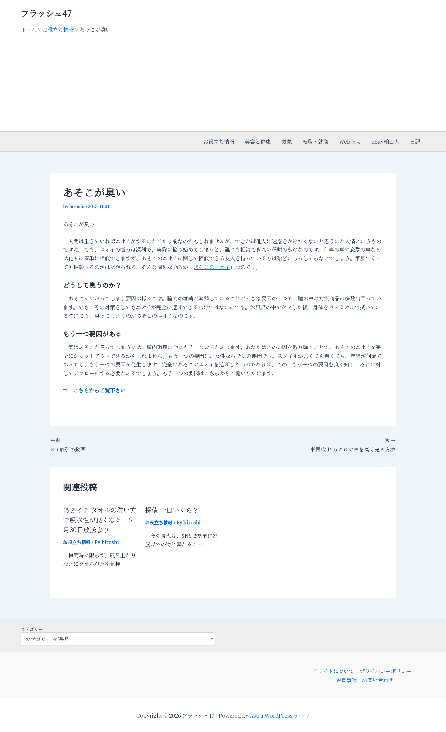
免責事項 (346, 680)
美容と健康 (258, 141)
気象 (286, 141)
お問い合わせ (377, 680)
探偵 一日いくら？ (172, 510)
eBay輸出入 (385, 141)
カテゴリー (32, 629)
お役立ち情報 (218, 141)
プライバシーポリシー (385, 671)
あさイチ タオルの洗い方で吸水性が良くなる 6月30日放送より (99, 519)
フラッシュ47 (46, 13)
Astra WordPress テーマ (280, 715)
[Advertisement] (223, 82)
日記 (415, 141)
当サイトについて (333, 671)
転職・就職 (315, 141)
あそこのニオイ (212, 267)
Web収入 (350, 141)
